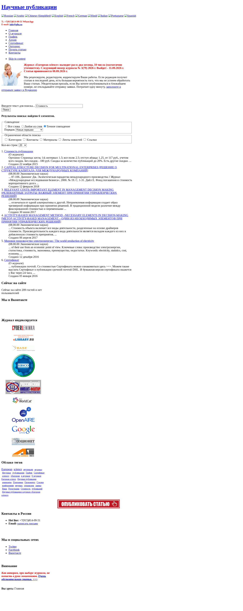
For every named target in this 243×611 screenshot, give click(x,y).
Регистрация (13, 489)
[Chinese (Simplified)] (38, 15)
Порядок (9, 129)
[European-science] (88, 507)
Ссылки (91, 139)
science (18, 469)
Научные (6, 472)
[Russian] (7, 15)
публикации (18, 151)
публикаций (37, 489)
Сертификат (11, 260)
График (29, 473)
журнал (38, 469)
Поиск (6, 109)
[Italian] (103, 15)
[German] (81, 15)
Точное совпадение (58, 126)
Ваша (4, 489)
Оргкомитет (30, 482)
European (6, 469)
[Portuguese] (116, 15)
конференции (8, 485)
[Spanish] (130, 15)
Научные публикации (26, 479)
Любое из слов (33, 126)
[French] (69, 15)
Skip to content (17, 58)
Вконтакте (15, 553)
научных (19, 485)
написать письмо (27, 523)
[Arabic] (19, 15)
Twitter (13, 546)
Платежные (18, 482)
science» (5, 476)
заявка (38, 485)
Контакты (32, 139)
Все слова (14, 126)
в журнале (25, 476)
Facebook (14, 549)
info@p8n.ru (16, 24)
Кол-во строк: (10, 145)
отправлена (29, 485)
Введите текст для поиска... (18, 105)
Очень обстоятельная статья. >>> (23, 578)
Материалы (50, 139)
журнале (28, 469)
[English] (57, 15)
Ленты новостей (72, 139)
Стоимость (25, 489)
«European (15, 476)
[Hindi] (92, 15)
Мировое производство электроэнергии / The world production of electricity (49, 240)
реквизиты (7, 482)
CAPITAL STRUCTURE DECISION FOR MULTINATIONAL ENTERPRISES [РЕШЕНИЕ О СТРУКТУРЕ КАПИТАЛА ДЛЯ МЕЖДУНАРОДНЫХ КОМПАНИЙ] (59, 169)
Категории (15, 139)
